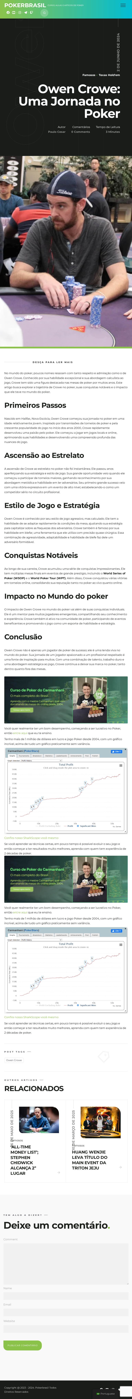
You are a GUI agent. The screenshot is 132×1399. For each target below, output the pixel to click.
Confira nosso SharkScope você (26, 838)
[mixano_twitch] (31, 13)
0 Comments (80, 131)
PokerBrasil (25, 5)
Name (7, 1288)
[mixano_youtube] (13, 13)
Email (7, 1304)
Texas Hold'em (109, 75)
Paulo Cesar (56, 131)
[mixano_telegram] (25, 13)
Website (9, 1321)
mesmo (53, 838)
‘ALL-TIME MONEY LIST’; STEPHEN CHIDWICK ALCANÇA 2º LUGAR (24, 1160)
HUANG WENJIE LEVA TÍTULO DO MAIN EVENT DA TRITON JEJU (89, 1160)
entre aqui (20, 733)
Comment (10, 1239)
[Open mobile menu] (123, 5)
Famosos (88, 75)
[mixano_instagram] (19, 13)
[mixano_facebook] (8, 13)
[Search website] (44, 13)
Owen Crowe (14, 1060)
